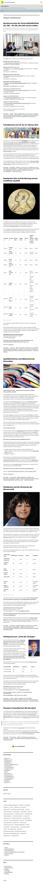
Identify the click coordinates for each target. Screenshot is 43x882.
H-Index (24, 349)
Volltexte (19, 829)
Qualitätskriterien (25, 116)
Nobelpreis (5, 350)
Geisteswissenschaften (7, 116)
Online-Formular (11, 337)
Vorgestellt (17, 478)
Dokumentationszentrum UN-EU (17, 809)
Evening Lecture (17, 464)
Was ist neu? (6, 782)
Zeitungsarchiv (7, 835)
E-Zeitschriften (16, 811)
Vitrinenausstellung (35, 161)
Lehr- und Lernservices (29, 113)
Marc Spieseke (5, 113)
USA (5, 829)
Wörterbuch (23, 833)
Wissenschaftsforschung (21, 350)
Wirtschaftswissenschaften (20, 831)
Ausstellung (27, 805)
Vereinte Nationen (12, 829)
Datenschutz (6, 873)
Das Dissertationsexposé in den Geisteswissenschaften (16, 90)
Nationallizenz (16, 822)
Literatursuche (18, 116)
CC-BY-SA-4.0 (33, 537)
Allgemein (16, 113)
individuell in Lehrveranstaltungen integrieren (21, 621)
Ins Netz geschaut (28, 625)
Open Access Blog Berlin (8, 853)
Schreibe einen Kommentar (8, 117)
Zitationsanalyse (29, 350)
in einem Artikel (21, 728)
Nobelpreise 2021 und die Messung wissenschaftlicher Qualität (20, 179)
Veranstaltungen (14, 349)
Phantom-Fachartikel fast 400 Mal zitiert (19, 708)
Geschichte (26, 816)
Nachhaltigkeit (28, 820)
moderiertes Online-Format (9, 460)
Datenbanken (20, 168)
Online (9, 611)
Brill (11, 807)
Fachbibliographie (28, 813)
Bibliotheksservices (26, 115)
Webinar (15, 350)
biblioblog (5, 6)
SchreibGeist (18, 170)
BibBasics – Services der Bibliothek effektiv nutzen (15, 83)
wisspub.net (6, 854)
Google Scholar (20, 430)
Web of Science (16, 402)
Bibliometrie (21, 349)
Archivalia (6, 847)
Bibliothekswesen (7, 760)
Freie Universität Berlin (17, 816)
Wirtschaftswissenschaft (9, 831)
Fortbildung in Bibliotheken (9, 849)
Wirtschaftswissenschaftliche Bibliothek (11, 833)
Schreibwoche (25, 140)
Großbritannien (7, 818)
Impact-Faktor (28, 349)
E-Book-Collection (8, 811)
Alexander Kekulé (10, 695)
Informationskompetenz (17, 818)
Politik (27, 824)
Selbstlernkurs (34, 460)
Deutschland (7, 809)
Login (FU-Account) (7, 866)
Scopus (11, 415)
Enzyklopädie (24, 811)
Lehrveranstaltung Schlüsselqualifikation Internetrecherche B (17, 103)
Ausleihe (21, 805)
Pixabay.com (10, 344)
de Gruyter (23, 807)
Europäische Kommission (9, 813)
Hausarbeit (14, 116)
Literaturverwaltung (35, 168)
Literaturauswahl (35, 349)
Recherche (14, 170)
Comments (7, 870)
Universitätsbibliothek (18, 115)
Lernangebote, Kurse (32, 167)
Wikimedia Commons (7, 537)
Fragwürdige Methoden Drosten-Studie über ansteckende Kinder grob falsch (14, 641)
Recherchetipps (11, 115)
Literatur (6, 820)
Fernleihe (25, 168)
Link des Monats (26, 818)
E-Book (27, 809)
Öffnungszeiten (15, 835)
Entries (6, 869)
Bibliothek (6, 807)
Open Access (23, 822)
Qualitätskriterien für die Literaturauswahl (13, 76)
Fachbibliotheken (21, 113)
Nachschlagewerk (7, 822)
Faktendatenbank (7, 816)
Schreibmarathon (6, 164)
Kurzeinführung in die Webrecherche (12, 97)
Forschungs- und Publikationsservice (10, 764)
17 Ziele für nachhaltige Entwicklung (11, 805)
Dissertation (36, 115)
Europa (30, 811)
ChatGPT (31, 115)
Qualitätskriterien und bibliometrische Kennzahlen (19, 360)
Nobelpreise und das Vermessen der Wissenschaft (17, 488)
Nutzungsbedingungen (8, 872)
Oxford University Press (9, 824)
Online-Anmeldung (7, 151)
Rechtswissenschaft (31, 116)
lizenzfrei (21, 820)
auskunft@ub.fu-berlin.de (24, 611)
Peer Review (5, 479)
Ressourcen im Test (7, 774)
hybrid (28, 168)
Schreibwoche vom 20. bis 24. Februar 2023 (20, 125)
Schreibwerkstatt (24, 170)
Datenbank (16, 807)
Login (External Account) (8, 867)
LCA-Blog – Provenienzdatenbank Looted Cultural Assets (14, 852)
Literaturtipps (6, 770)
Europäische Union (19, 813)
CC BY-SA (25, 695)
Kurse (31, 168)
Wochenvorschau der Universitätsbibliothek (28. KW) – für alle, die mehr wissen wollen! (21, 24)
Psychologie (6, 827)
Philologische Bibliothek (20, 824)
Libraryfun (12, 738)
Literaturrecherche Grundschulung (12, 63)
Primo (7, 115)
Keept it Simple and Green (8, 850)
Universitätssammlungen (8, 777)
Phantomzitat (22, 738)
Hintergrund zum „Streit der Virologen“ (19, 636)
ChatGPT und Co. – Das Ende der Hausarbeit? (14, 68)
